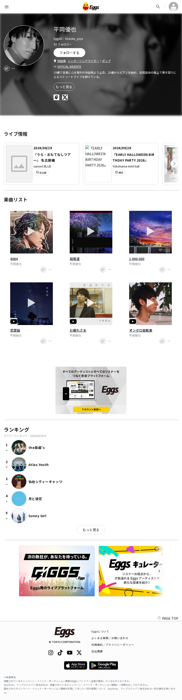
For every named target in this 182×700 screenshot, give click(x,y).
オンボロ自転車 (140, 330)
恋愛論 (15, 330)
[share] (6, 68)
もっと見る (64, 86)
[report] (13, 68)
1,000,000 (136, 258)
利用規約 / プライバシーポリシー (112, 644)
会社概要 (97, 651)
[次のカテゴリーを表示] (174, 164)
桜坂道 (75, 258)
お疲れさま (78, 330)
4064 (14, 258)
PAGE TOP (170, 618)
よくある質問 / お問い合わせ (110, 638)
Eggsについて (100, 631)
